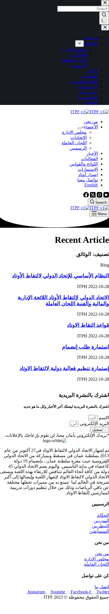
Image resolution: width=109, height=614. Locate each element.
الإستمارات (88, 169)
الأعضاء (91, 126)
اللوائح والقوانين (83, 164)
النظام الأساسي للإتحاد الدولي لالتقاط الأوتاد (60, 276)
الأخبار (92, 153)
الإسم (103, 417)
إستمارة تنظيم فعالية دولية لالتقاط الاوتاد (64, 368)
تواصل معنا (87, 180)
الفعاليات (89, 158)
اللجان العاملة (74, 142)
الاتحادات (78, 137)
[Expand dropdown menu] (79, 128)
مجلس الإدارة (74, 132)
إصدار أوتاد (88, 174)
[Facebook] (86, 196)
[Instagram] (99, 196)
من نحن (91, 121)
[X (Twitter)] (92, 196)
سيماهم (89, 607)
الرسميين (78, 148)
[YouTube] (105, 196)
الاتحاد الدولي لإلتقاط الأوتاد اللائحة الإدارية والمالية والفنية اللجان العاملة (63, 300)
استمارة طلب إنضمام (85, 347)
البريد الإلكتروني (94, 423)
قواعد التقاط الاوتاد (88, 325)
